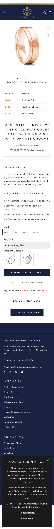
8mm (35, 232)
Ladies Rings (9, 448)
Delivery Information (13, 402)
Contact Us (9, 417)
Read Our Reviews (27, 150)
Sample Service (11, 392)
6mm (15, 232)
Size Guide (8, 397)
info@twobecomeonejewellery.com (26, 367)
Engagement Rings (12, 443)
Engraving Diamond (13, 250)
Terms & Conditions (13, 421)
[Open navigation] (4, 12)
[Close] (48, 459)
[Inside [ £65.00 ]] (27, 259)
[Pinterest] (16, 371)
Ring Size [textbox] (9, 239)
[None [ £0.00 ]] (11, 259)
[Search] (44, 12)
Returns (7, 407)
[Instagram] (10, 371)
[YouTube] (22, 371)
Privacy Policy (10, 426)
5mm (5, 232)
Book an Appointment (27, 282)
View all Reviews (27, 312)
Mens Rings (9, 453)
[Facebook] (4, 371)
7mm (25, 232)
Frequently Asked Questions (17, 412)
